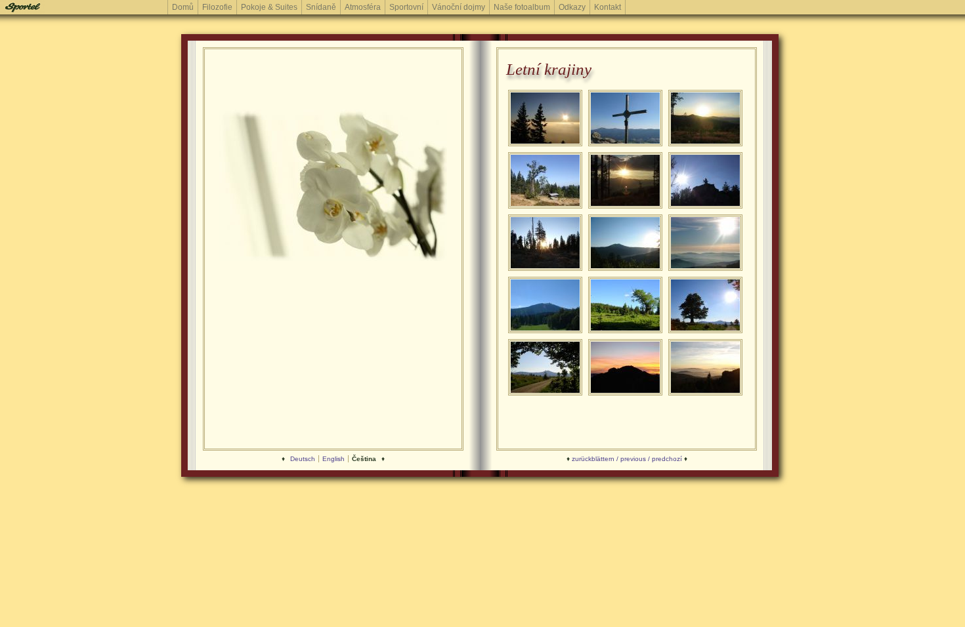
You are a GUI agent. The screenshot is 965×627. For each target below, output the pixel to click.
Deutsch (302, 458)
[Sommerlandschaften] (545, 145)
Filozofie (217, 7)
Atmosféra (363, 7)
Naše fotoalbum (522, 7)
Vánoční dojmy (458, 7)
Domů (183, 7)
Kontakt (607, 7)
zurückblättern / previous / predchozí (627, 458)
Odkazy (572, 7)
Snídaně (321, 7)
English (333, 458)
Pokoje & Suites (269, 7)
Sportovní (406, 7)
